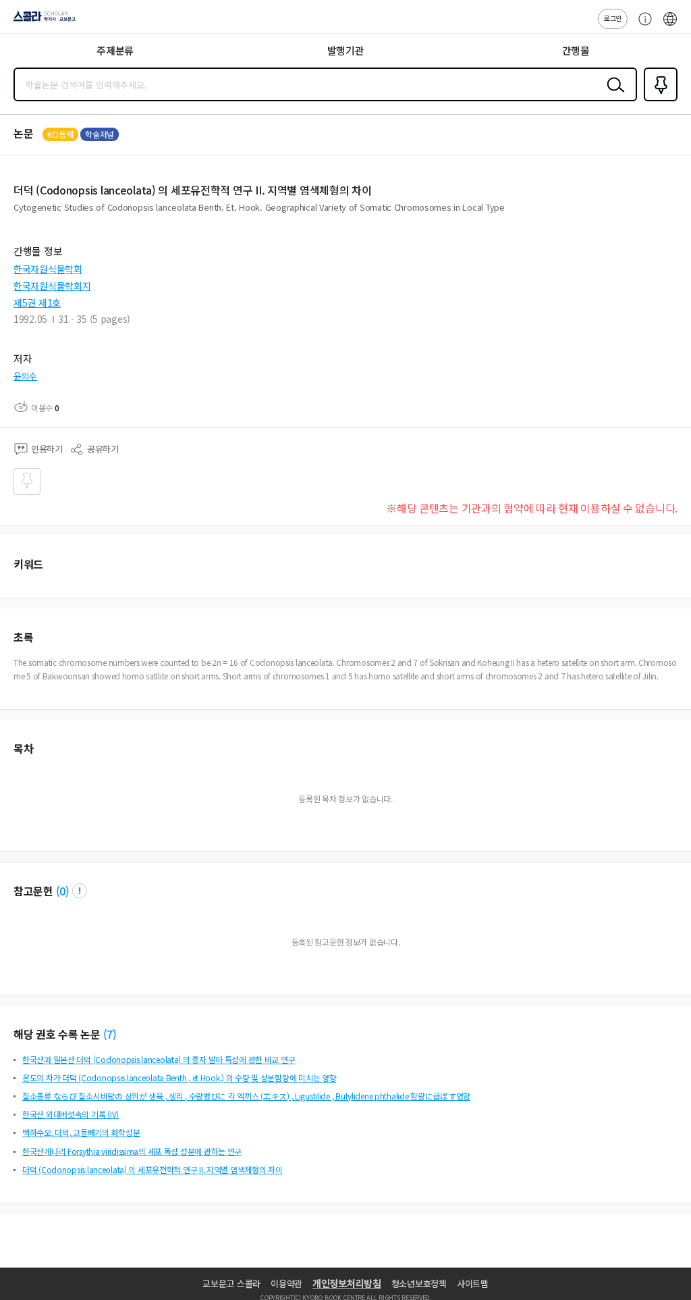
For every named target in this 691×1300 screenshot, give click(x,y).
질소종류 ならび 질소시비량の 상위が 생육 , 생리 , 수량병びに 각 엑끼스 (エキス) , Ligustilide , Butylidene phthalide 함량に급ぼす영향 (246, 1095)
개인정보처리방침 (346, 1283)
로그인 (612, 18)
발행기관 (345, 50)
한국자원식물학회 (47, 269)
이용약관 (286, 1283)
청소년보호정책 (419, 1283)
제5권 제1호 (37, 302)
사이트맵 (473, 1283)
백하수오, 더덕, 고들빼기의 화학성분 (81, 1132)
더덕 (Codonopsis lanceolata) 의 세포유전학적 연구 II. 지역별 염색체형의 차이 (152, 1169)
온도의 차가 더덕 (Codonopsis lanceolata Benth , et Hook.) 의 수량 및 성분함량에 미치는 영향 (179, 1077)
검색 (612, 95)
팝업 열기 (79, 890)
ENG (670, 25)
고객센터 (642, 25)
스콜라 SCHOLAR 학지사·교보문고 (41, 21)
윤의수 (25, 375)
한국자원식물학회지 (51, 285)
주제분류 (115, 50)
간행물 (576, 50)
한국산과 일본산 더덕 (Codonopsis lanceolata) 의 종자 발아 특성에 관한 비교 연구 (158, 1059)
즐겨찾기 (658, 100)
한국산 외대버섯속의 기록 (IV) (70, 1114)
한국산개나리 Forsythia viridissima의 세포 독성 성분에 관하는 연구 (132, 1151)
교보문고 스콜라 (231, 1283)
